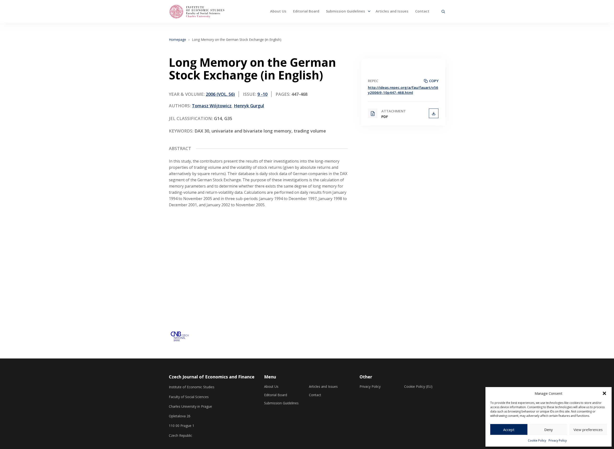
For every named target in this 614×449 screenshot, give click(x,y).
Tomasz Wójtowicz (211, 106)
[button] (604, 393)
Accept (508, 429)
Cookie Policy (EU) (418, 386)
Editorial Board (306, 11)
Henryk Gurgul (249, 106)
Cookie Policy (537, 440)
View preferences (588, 429)
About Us (278, 11)
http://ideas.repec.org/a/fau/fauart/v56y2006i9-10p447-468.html (403, 90)
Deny (548, 429)
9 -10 (262, 94)
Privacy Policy (558, 440)
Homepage (177, 39)
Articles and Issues (392, 11)
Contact (422, 11)
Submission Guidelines (345, 11)
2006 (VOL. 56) (220, 94)
